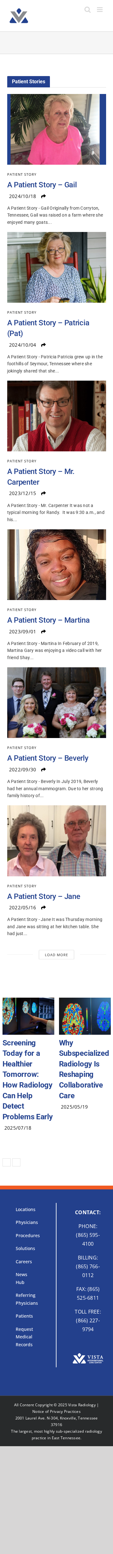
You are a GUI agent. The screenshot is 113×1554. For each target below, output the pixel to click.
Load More (56, 954)
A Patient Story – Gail (42, 184)
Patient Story (21, 174)
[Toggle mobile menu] (100, 9)
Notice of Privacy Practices (56, 1390)
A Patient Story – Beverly (48, 758)
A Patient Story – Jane (43, 896)
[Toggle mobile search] (87, 9)
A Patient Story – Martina (48, 620)
